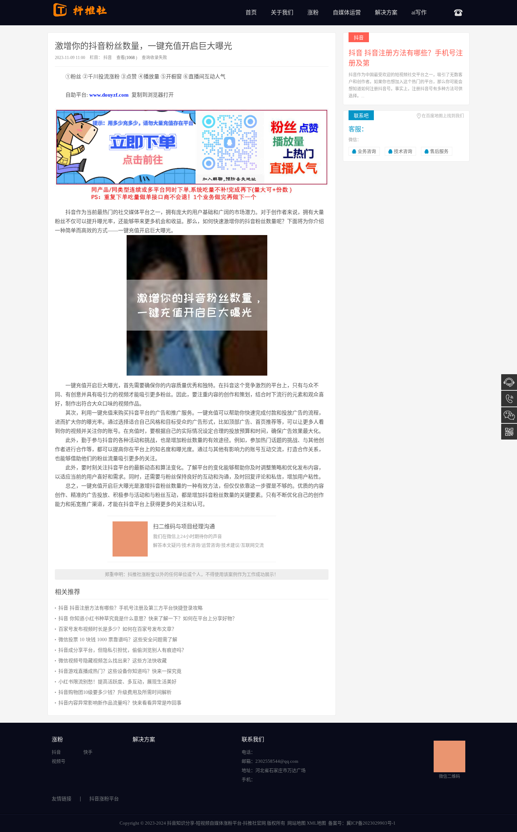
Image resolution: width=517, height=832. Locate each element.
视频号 (58, 761)
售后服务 (439, 151)
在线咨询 (509, 382)
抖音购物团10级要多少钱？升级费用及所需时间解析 (115, 692)
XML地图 (316, 823)
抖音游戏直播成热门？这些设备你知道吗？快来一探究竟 (119, 671)
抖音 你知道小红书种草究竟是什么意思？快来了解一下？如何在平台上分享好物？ (147, 618)
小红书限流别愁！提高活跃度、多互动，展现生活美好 (117, 681)
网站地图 (296, 823)
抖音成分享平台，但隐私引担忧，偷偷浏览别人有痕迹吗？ (122, 650)
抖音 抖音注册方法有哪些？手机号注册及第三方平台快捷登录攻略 (130, 608)
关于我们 (282, 12)
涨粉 (313, 12)
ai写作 (419, 12)
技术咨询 (403, 151)
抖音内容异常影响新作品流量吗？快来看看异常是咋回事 (119, 703)
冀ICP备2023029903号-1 (371, 823)
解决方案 (386, 12)
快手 (87, 752)
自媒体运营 (347, 12)
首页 (251, 12)
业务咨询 (367, 151)
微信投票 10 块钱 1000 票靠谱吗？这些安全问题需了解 (117, 639)
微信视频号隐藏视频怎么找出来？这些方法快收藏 (112, 660)
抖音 (107, 57)
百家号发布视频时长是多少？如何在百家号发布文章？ (117, 629)
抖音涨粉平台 (104, 798)
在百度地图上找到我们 (443, 115)
